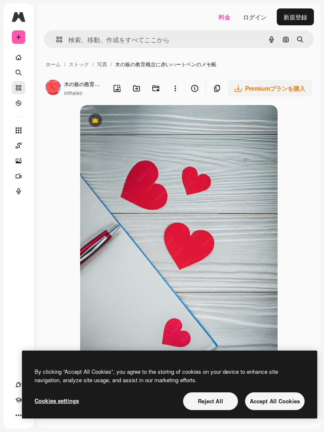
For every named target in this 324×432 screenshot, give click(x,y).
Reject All (210, 401)
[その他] (18, 415)
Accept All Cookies (275, 401)
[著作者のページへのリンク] (53, 88)
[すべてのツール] (18, 130)
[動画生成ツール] (18, 176)
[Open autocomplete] (56, 39)
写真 (102, 64)
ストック (79, 64)
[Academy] (18, 400)
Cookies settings (57, 401)
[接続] (18, 385)
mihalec (73, 92)
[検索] (18, 72)
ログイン (255, 17)
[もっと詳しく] (18, 103)
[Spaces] (18, 145)
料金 (224, 17)
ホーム (53, 64)
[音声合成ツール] (18, 191)
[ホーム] (18, 57)
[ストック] (18, 87)
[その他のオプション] (175, 88)
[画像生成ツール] (18, 160)
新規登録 (295, 17)
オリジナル (138, 121)
